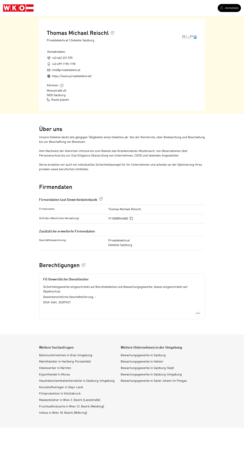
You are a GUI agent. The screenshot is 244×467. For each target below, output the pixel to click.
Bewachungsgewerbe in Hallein (142, 361)
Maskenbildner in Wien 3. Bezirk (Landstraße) (69, 400)
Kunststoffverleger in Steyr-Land (61, 387)
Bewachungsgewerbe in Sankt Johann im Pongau (154, 380)
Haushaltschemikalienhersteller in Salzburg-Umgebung (77, 380)
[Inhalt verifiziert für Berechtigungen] (83, 265)
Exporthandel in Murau (54, 374)
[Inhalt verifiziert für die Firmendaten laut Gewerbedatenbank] (101, 199)
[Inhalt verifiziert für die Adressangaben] (62, 85)
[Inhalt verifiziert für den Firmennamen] (112, 33)
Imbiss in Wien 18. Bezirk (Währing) (63, 412)
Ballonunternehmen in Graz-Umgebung (65, 355)
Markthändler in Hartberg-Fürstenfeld (65, 361)
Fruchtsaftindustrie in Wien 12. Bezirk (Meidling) (71, 406)
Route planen (60, 99)
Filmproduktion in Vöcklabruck (60, 393)
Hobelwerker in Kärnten (55, 368)
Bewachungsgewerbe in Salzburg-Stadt (147, 368)
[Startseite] (18, 8)
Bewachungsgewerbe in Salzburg (143, 355)
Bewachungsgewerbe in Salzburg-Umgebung (151, 374)
